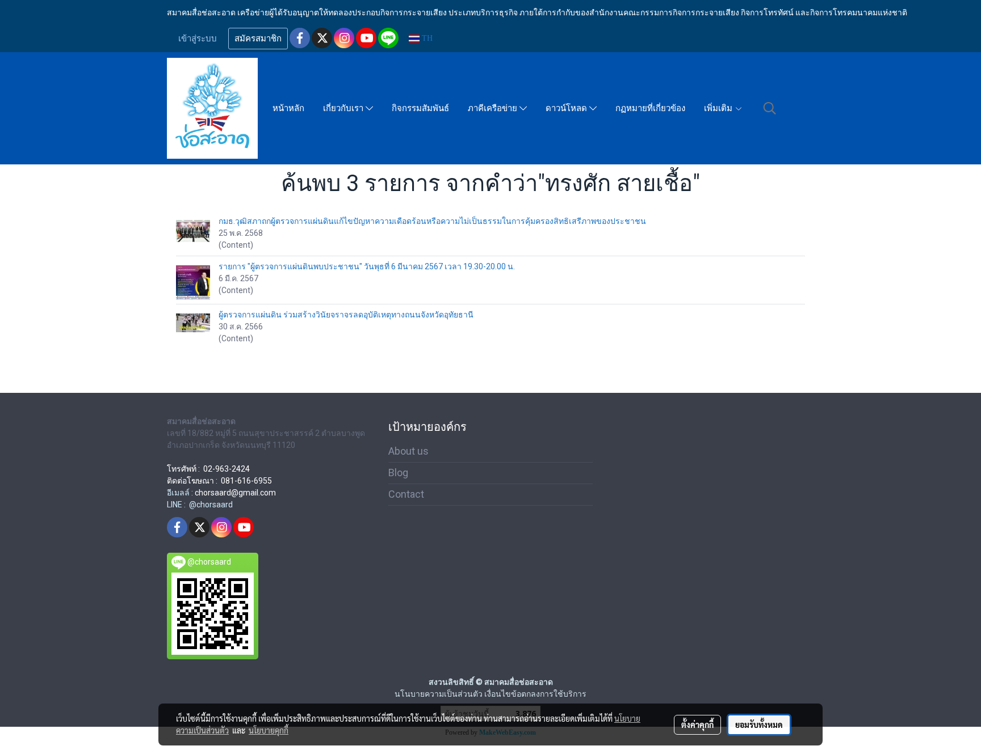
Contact (406, 494)
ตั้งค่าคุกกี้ (697, 724)
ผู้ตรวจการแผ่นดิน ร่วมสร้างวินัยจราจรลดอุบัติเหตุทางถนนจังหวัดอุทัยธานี (346, 314)
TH (426, 38)
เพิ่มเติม (719, 108)
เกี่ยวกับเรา (344, 108)
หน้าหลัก (288, 108)
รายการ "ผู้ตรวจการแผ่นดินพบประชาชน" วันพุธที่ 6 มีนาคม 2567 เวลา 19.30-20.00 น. (367, 266)
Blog (398, 472)
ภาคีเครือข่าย (493, 108)
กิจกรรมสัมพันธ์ (420, 108)
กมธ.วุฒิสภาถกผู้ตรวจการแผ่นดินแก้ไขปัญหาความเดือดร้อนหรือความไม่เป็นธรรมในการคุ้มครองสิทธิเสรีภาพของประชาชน (432, 221)
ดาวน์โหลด (567, 108)
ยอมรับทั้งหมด (759, 724)
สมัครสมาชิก (258, 38)
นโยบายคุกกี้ (268, 730)
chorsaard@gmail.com (235, 492)
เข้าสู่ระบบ (197, 38)
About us (408, 451)
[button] (769, 108)
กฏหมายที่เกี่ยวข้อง (650, 108)
